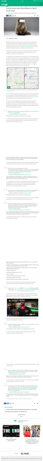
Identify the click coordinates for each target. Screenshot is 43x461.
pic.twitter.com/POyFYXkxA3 (29, 191)
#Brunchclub (10, 389)
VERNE (11, 437)
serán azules (12, 102)
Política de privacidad (21, 458)
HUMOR (7, 6)
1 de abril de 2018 (22, 114)
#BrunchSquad (28, 389)
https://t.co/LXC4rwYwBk (17, 171)
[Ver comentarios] (15, 15)
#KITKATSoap (11, 372)
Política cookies (27, 458)
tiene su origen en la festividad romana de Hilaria (27, 46)
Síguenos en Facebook (21, 1)
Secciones (41, 4)
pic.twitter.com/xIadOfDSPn (14, 112)
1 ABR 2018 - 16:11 (13, 38)
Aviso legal (15, 458)
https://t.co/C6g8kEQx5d (33, 111)
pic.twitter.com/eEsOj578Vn (14, 390)
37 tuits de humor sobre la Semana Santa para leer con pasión (21, 409)
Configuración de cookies (33, 458)
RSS (38, 458)
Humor (21, 416)
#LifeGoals (35, 388)
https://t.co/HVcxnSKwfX (17, 191)
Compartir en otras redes (12, 15)
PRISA (41, 458)
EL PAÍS (25, 453)
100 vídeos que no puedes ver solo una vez (16, 411)
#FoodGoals (15, 389)
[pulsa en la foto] (22, 78)
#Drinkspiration (21, 389)
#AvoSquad (33, 389)
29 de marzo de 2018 (25, 174)
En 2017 (36, 96)
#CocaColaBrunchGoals (27, 388)
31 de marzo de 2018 (27, 192)
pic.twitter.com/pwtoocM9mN (14, 208)
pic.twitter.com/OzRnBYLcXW (32, 289)
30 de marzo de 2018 (24, 326)
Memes (32, 437)
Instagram (16, 398)
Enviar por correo (37, 15)
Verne (4, 4)
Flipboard (20, 398)
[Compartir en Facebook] (7, 15)
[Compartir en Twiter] (10, 15)
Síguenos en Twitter (23, 1)
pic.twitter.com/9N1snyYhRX (14, 325)
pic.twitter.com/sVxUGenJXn (20, 372)
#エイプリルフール (21, 289)
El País (4, 1)
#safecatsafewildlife (26, 171)
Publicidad (11, 458)
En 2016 (8, 95)
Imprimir (34, 15)
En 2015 (8, 93)
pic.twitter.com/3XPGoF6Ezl (14, 173)
